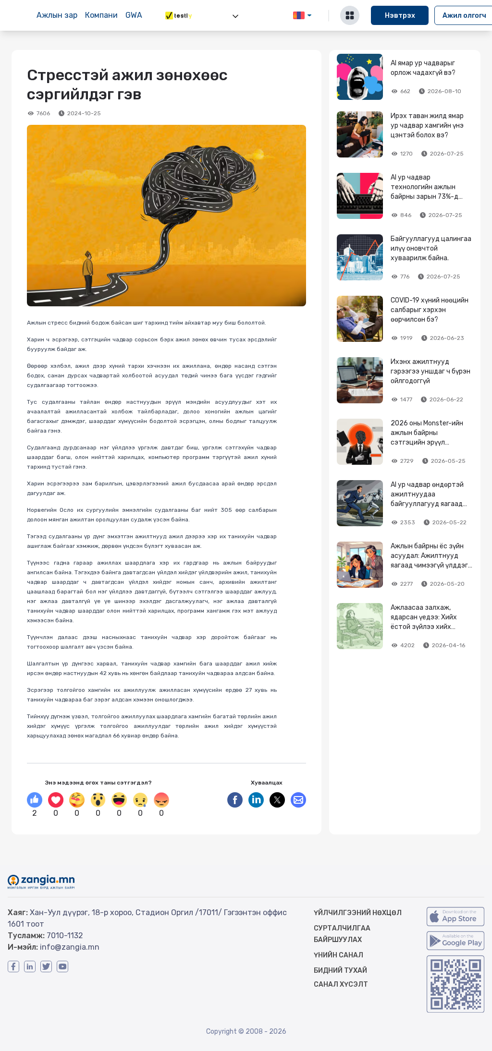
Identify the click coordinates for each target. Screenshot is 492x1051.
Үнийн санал (338, 955)
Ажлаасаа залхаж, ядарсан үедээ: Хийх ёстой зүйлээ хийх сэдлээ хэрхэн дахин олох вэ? (425, 627)
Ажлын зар (57, 15)
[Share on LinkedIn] (256, 800)
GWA (133, 15)
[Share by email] (298, 800)
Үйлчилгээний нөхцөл (358, 913)
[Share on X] (277, 800)
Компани (101, 15)
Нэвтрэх (400, 16)
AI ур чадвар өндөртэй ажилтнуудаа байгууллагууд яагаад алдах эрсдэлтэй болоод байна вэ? (431, 504)
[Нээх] (235, 16)
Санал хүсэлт (341, 984)
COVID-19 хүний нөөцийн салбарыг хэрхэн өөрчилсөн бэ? (429, 310)
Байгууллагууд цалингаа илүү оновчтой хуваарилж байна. (431, 248)
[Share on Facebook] (235, 800)
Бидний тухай (340, 970)
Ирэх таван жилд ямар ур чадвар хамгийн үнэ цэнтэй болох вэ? (427, 125)
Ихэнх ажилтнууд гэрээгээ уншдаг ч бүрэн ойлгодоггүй (430, 371)
